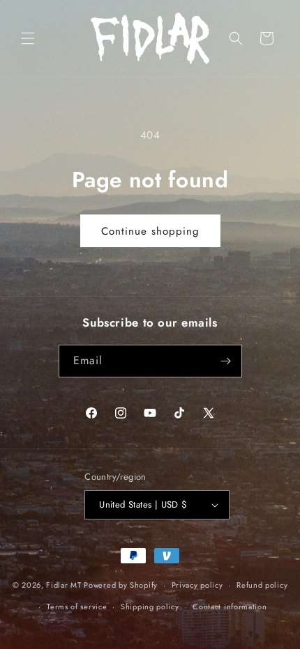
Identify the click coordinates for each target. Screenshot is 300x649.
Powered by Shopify (121, 585)
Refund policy (262, 585)
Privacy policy (197, 585)
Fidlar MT (63, 585)
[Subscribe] (226, 361)
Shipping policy (150, 606)
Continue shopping (150, 231)
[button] (28, 38)
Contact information (230, 606)
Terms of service (77, 606)
